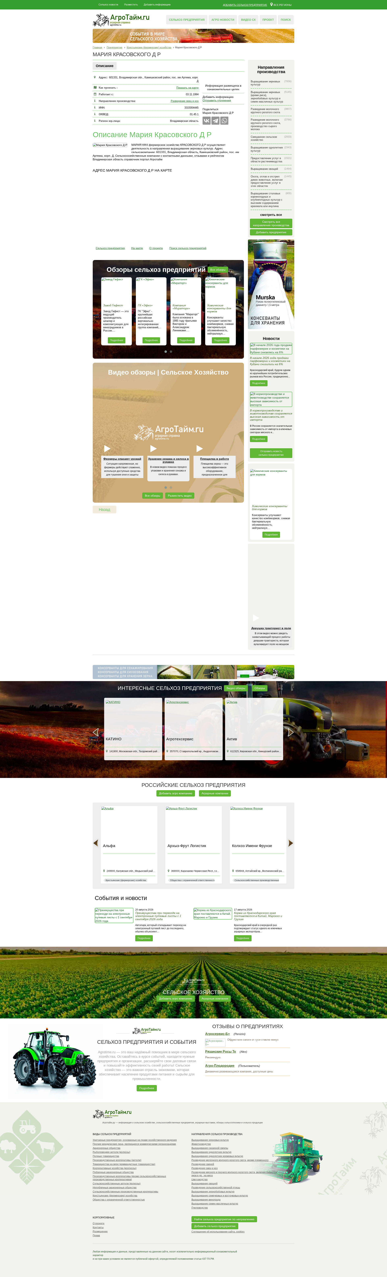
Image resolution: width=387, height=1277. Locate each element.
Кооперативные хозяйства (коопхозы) (114, 1168)
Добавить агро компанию (175, 793)
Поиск (286, 19)
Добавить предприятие (271, 232)
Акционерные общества (106, 1148)
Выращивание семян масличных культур (214, 1203)
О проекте (156, 248)
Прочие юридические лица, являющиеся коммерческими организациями (134, 1144)
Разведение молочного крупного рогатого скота (271, 111)
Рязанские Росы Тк (220, 1051)
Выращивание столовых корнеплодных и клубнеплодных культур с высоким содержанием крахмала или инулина (271, 199)
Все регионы (282, 5)
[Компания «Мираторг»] (186, 289)
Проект (268, 19)
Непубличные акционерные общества (114, 1187)
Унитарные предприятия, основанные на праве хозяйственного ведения (135, 1140)
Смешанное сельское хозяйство (271, 138)
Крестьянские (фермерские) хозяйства (115, 1195)
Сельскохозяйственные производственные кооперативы (125, 1191)
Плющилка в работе (214, 458)
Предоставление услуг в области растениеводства (271, 160)
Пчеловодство (199, 1207)
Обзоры (260, 688)
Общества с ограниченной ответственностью (119, 1199)
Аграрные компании (215, 793)
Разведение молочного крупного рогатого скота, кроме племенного (229, 1160)
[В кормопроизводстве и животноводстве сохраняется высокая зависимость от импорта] (271, 400)
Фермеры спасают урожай (122, 458)
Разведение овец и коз (185, 101)
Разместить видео (180, 495)
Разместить (131, 4)
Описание (104, 66)
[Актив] (254, 717)
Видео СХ (248, 19)
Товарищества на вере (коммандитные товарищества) (124, 1164)
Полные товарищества (106, 1156)
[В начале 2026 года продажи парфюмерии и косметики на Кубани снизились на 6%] (271, 349)
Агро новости (222, 19)
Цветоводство (199, 1179)
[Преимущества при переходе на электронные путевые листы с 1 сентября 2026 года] (114, 924)
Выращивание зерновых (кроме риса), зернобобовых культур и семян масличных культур (271, 97)
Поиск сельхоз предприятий (187, 248)
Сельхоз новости (108, 4)
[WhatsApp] (224, 121)
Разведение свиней (202, 1164)
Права (96, 1235)
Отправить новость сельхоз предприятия (271, 453)
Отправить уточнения (217, 100)
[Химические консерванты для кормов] (220, 289)
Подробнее (116, 340)
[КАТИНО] (133, 717)
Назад (104, 509)
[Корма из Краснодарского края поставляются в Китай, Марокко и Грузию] (213, 924)
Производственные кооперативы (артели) (117, 1160)
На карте (137, 248)
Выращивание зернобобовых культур (212, 1191)
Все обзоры (218, 269)
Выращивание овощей (271, 168)
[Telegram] (215, 121)
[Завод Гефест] (116, 289)
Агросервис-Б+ (217, 1034)
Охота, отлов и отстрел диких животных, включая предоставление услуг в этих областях (271, 181)
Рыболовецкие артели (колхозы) (111, 1152)
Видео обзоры (236, 688)
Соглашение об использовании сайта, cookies (217, 1231)
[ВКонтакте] (207, 121)
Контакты (98, 1227)
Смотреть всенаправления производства (271, 223)
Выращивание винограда (206, 1199)
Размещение (100, 1231)
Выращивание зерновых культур (271, 83)
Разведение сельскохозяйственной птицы (215, 1187)
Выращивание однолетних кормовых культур (217, 1156)
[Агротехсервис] (193, 717)
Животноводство (201, 1144)
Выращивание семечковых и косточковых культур (219, 1195)
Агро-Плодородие (219, 1065)
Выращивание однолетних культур (271, 149)
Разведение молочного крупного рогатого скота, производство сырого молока (271, 124)
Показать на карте (187, 87)
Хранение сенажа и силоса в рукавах (168, 460)
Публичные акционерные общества (113, 1172)
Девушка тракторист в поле (271, 628)
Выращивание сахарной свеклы (209, 1148)
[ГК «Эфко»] (151, 289)
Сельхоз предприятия (187, 19)
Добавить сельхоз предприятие (245, 5)
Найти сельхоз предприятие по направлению (224, 1219)
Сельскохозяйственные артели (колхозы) (116, 1183)
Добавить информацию (157, 4)
